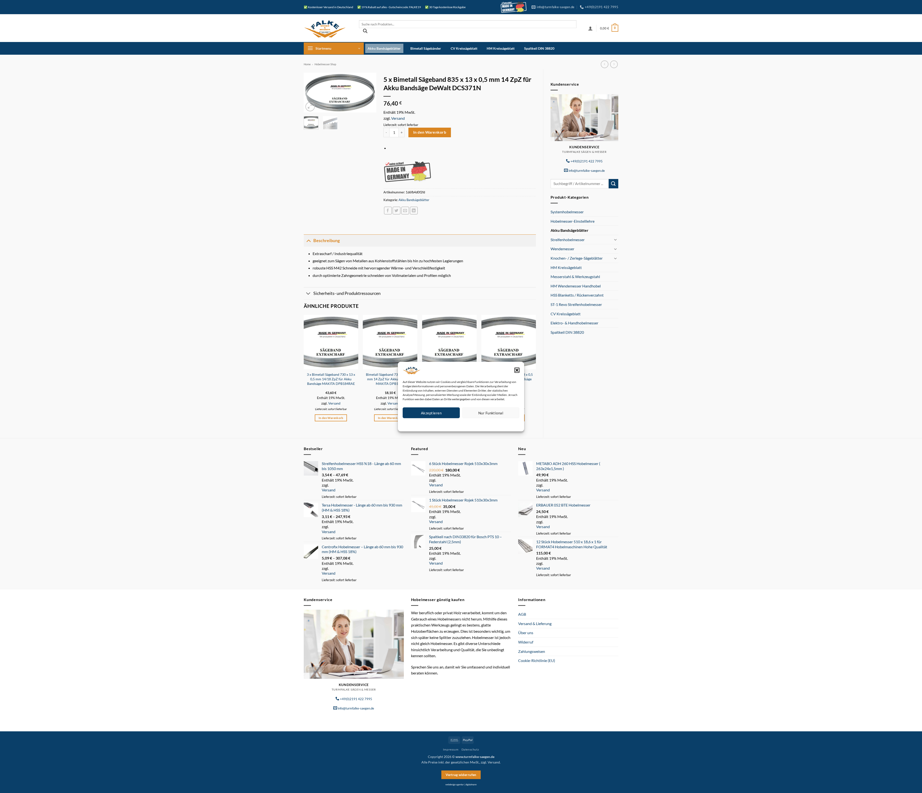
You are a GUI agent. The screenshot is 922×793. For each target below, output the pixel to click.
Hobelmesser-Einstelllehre (572, 221)
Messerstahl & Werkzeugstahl (575, 276)
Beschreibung (326, 240)
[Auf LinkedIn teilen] (414, 211)
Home (307, 64)
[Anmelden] (590, 28)
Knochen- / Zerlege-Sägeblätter (577, 258)
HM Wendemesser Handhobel (576, 286)
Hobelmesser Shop (325, 64)
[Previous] (311, 93)
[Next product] (604, 64)
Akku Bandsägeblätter (384, 48)
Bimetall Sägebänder (425, 48)
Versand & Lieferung (535, 623)
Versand (398, 118)
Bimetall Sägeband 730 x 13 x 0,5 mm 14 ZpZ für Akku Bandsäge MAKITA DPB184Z (390, 378)
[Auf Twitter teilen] (396, 211)
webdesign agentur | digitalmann (461, 784)
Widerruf (525, 642)
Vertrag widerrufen (461, 775)
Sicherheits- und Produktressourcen (347, 293)
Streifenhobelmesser (568, 239)
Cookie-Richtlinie (444, 424)
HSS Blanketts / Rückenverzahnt (577, 295)
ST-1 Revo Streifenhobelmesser (576, 304)
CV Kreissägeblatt (464, 48)
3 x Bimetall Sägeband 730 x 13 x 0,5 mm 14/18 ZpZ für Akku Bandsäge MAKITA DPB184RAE (331, 378)
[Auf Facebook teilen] (388, 211)
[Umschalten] (615, 239)
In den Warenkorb (429, 132)
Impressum (482, 424)
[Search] (365, 32)
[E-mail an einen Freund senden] (405, 211)
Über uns (525, 632)
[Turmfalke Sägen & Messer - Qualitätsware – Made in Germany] (328, 28)
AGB (522, 614)
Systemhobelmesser (567, 211)
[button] (517, 370)
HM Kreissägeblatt (501, 48)
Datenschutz (465, 424)
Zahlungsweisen (531, 651)
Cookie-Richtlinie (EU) (536, 660)
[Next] (368, 93)
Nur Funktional (490, 413)
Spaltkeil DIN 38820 (539, 48)
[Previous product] (614, 64)
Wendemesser (562, 248)
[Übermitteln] (613, 183)
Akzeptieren (431, 413)
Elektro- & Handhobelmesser (574, 323)
